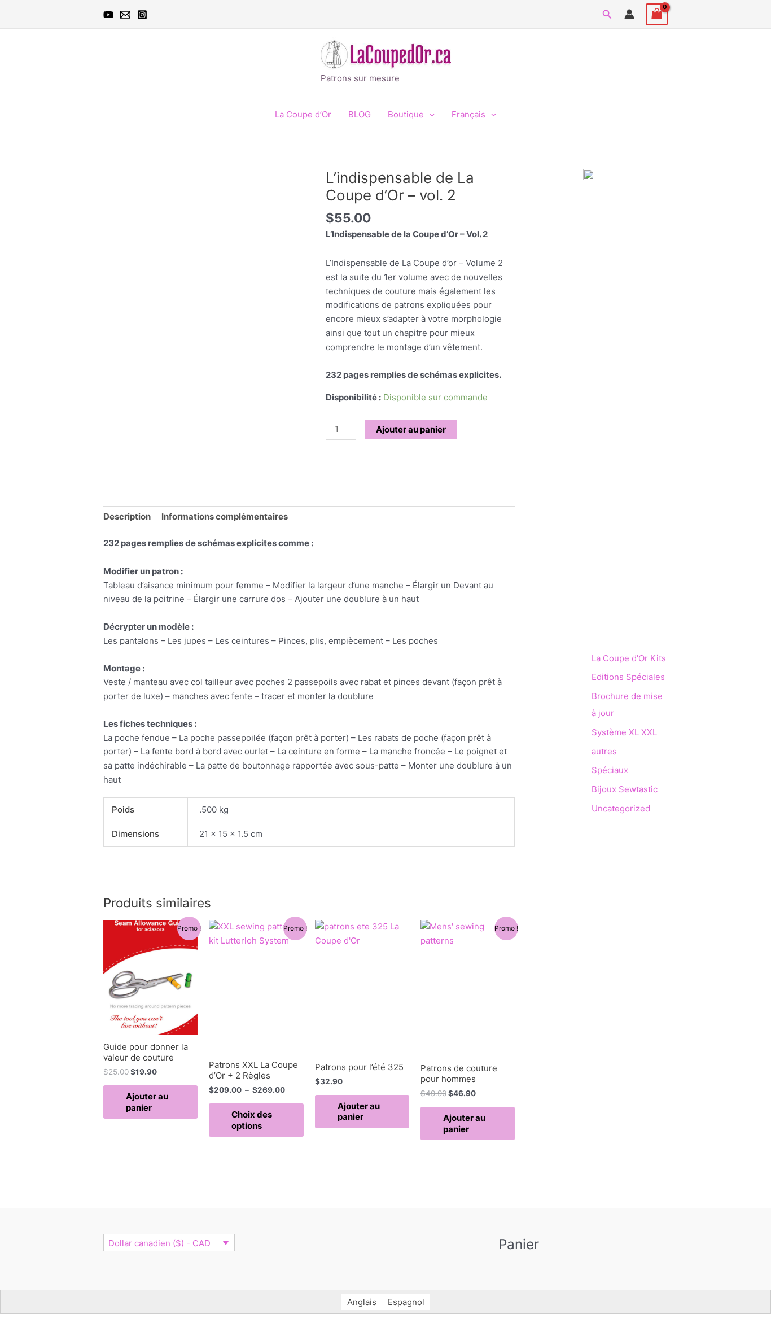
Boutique (406, 114)
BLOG (359, 114)
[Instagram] (142, 15)
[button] (607, 14)
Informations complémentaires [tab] (224, 516)
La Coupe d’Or (303, 114)
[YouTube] (108, 15)
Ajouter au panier (411, 429)
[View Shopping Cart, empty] (657, 14)
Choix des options (251, 1120)
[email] (125, 15)
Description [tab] (127, 516)
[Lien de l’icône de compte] (629, 14)
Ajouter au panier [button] (147, 1102)
